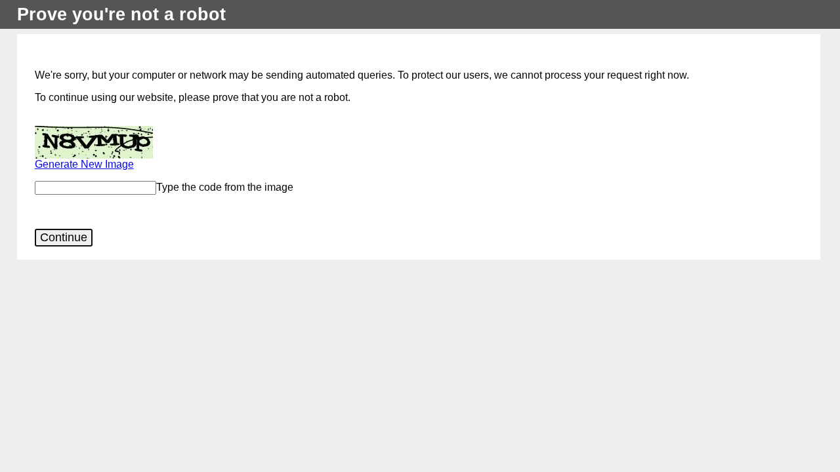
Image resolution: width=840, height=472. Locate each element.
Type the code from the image (224, 187)
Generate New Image (84, 164)
